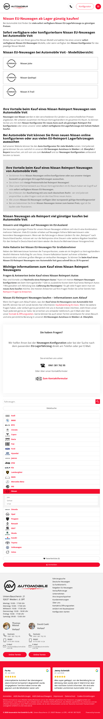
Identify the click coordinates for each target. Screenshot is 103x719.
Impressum (58, 696)
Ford (13, 448)
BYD (13, 425)
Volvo (13, 552)
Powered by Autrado (93, 712)
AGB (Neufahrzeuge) (22, 696)
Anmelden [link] (52, 564)
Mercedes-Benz (17, 481)
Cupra (13, 434)
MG (12, 486)
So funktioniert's (59, 584)
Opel (13, 514)
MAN (13, 477)
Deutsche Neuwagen (61, 581)
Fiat (12, 444)
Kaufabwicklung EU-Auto (67, 304)
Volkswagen (16, 547)
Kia (12, 467)
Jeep (13, 463)
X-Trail (9, 504)
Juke (8, 497)
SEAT (13, 528)
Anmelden (7, 696)
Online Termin (15, 654)
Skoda (14, 533)
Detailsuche (52, 408)
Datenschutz (70, 696)
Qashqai (9, 500)
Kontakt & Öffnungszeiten (21, 314)
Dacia (13, 439)
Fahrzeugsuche (59, 578)
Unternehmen (58, 593)
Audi (13, 415)
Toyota (14, 542)
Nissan (14, 491)
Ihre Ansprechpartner (62, 596)
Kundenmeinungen (61, 599)
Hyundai (14, 453)
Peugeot (14, 519)
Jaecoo (14, 458)
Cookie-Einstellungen (86, 696)
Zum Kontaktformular (55, 378)
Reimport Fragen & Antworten (17, 291)
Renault (14, 523)
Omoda (14, 509)
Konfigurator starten (61, 611)
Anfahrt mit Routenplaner (63, 608)
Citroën (14, 430)
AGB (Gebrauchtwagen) (42, 696)
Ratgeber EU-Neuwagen (63, 587)
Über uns (56, 602)
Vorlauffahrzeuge (60, 590)
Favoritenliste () (53, 558)
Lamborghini (16, 472)
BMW (13, 420)
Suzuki (14, 538)
